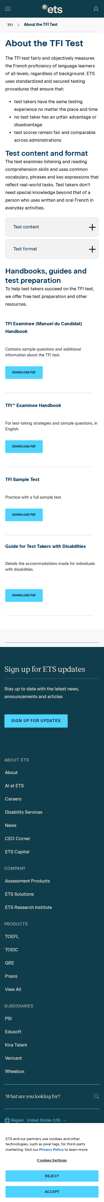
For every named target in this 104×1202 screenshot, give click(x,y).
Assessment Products (27, 881)
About (11, 772)
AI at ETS (14, 785)
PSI (8, 1018)
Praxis (11, 976)
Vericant (13, 1058)
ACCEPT (52, 1192)
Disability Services (23, 812)
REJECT (52, 1176)
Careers (13, 799)
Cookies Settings (52, 1160)
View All (13, 989)
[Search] (97, 1096)
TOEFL (12, 936)
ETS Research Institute (28, 907)
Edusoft (13, 1031)
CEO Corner (17, 838)
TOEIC (11, 949)
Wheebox (14, 1071)
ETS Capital (17, 851)
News (10, 825)
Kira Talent (16, 1045)
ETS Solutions (19, 894)
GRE (9, 963)
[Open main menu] (7, 9)
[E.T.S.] (52, 9)
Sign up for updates (36, 721)
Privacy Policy (51, 1150)
